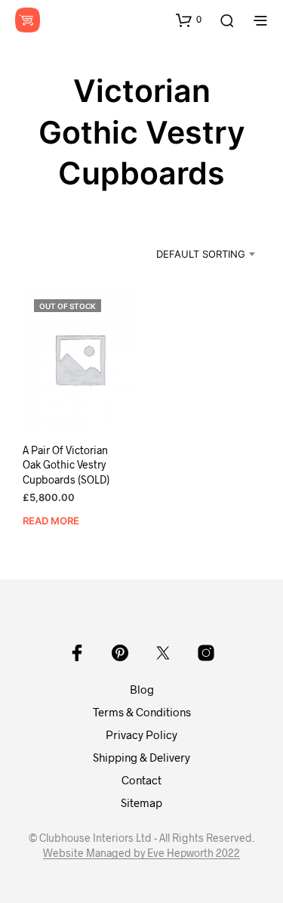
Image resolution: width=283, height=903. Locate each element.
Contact (141, 780)
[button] (188, 19)
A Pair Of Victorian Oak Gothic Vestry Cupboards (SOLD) (66, 465)
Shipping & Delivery (141, 757)
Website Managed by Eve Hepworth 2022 (141, 853)
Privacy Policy (141, 734)
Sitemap (141, 802)
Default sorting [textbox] (200, 254)
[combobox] (190, 253)
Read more (51, 521)
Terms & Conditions (142, 712)
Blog (142, 689)
